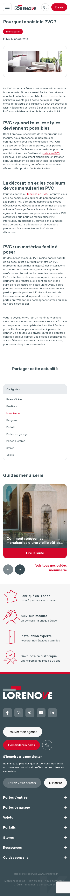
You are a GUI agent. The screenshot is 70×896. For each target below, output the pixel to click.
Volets (10, 454)
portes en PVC (51, 153)
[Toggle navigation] (7, 7)
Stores (10, 447)
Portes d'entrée (15, 440)
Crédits (18, 884)
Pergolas (11, 420)
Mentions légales (14, 880)
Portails (10, 427)
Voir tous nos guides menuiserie (51, 567)
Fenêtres (11, 406)
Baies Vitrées (14, 399)
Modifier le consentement (40, 884)
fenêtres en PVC (37, 194)
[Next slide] (20, 569)
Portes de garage (17, 434)
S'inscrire (55, 783)
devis (59, 7)
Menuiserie (13, 31)
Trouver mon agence (22, 732)
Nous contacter (54, 880)
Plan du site (35, 880)
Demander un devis (21, 745)
